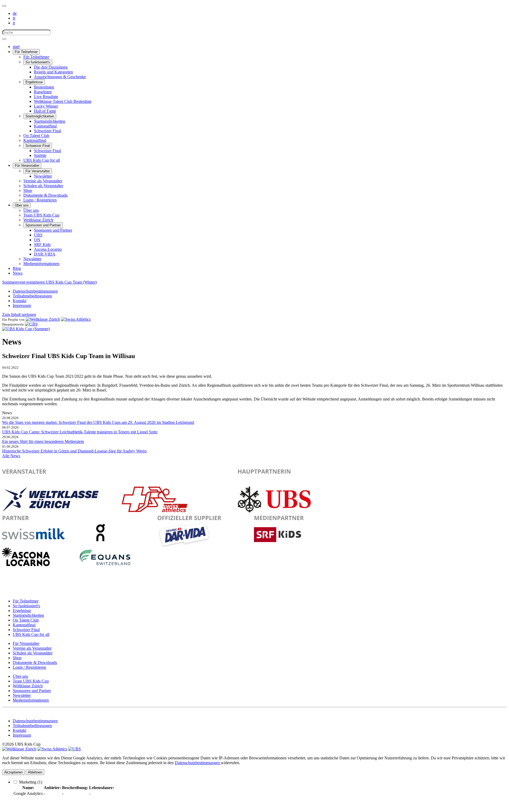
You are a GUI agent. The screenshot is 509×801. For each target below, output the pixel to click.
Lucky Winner (46, 106)
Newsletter (43, 176)
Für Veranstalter (27, 166)
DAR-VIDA (44, 254)
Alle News (11, 456)
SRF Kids (42, 244)
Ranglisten (43, 92)
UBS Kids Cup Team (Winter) (71, 282)
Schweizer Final (47, 131)
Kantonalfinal (45, 126)
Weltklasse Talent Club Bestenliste (62, 101)
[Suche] (4, 39)
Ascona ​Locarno (48, 249)
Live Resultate (46, 96)
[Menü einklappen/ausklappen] (4, 6)
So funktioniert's (37, 62)
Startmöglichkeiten (39, 116)
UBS (38, 235)
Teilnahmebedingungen (32, 296)
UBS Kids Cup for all (41, 160)
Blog (17, 268)
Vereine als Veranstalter (42, 181)
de (15, 13)
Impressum (22, 305)
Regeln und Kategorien (53, 72)
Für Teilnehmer (26, 52)
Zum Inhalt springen (19, 314)
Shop (27, 190)
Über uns (22, 205)
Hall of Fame (45, 111)
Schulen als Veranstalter (43, 185)
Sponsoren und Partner (43, 225)
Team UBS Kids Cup (41, 215)
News (18, 273)
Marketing (30, 782)
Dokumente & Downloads (45, 195)
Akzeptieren (13, 772)
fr (14, 18)
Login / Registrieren (40, 200)
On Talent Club (36, 135)
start (16, 46)
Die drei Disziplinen (51, 67)
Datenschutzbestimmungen (35, 291)
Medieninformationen (41, 263)
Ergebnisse (34, 82)
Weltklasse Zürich (38, 220)
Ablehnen (35, 772)
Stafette (40, 155)
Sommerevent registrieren (24, 282)
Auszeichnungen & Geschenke (60, 76)
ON (37, 239)
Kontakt (19, 300)
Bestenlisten (44, 87)
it (14, 23)
